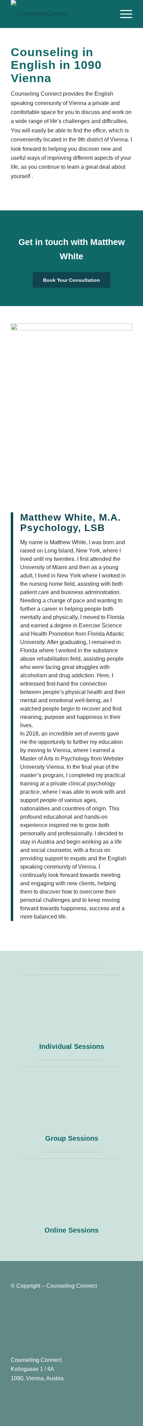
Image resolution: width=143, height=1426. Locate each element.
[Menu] (122, 14)
